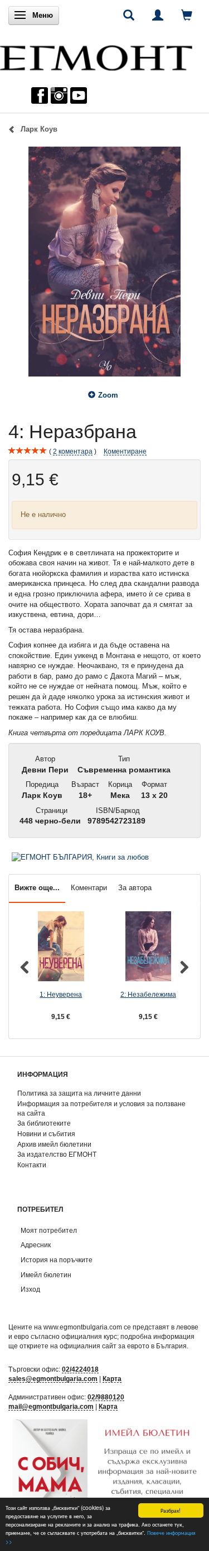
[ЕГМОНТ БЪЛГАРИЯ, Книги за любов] (80, 856)
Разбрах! (171, 1510)
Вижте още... (37, 888)
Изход (30, 1289)
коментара (73, 451)
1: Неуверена (61, 994)
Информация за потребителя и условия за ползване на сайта (101, 1108)
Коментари (89, 888)
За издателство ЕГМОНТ (56, 1154)
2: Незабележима (148, 994)
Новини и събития (46, 1133)
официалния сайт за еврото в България (123, 1345)
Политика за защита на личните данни (79, 1093)
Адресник (36, 1244)
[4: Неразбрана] (104, 262)
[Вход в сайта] (158, 15)
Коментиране (125, 451)
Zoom (108, 395)
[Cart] (187, 15)
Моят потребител (49, 1230)
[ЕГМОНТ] (96, 55)
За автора (135, 888)
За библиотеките (44, 1123)
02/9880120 (106, 1397)
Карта (112, 1378)
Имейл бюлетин (46, 1274)
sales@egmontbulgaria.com (53, 1378)
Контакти (31, 1164)
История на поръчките (57, 1259)
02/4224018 (80, 1369)
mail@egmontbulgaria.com (51, 1406)
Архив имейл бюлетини (54, 1144)
